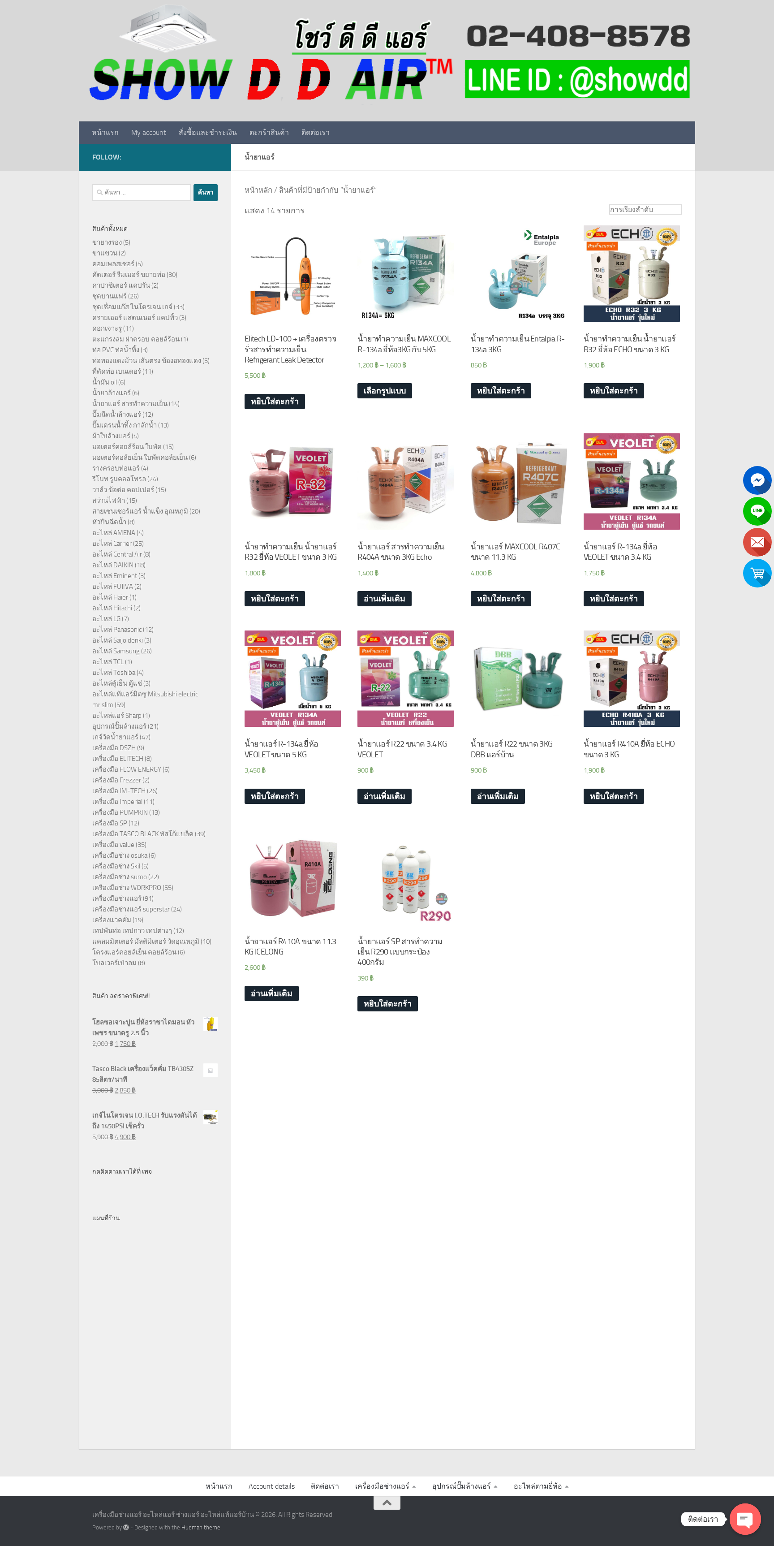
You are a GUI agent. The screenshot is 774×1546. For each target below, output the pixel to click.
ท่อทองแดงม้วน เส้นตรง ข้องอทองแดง (146, 361)
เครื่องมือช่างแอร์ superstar (131, 909)
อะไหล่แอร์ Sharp (117, 716)
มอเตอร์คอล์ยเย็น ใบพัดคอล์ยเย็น (140, 457)
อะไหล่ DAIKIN (112, 565)
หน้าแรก (105, 132)
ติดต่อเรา (315, 132)
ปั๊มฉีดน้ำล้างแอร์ (116, 414)
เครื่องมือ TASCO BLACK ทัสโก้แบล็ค (143, 834)
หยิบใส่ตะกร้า (275, 401)
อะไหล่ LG (106, 619)
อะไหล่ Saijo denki (117, 640)
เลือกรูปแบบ (385, 391)
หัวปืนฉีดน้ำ (109, 522)
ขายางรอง (107, 242)
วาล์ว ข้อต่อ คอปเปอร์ (123, 490)
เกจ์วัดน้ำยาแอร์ (115, 737)
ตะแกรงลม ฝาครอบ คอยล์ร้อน (136, 339)
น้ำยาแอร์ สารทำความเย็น (130, 404)
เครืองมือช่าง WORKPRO (126, 888)
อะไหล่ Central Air (117, 554)
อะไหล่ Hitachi (112, 608)
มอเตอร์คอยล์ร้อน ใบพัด (127, 447)
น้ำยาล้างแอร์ (111, 393)
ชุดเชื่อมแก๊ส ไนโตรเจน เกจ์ (132, 307)
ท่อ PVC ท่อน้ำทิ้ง (115, 350)
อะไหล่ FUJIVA (112, 587)
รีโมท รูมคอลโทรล (119, 479)
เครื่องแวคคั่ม (111, 920)
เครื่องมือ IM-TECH (119, 791)
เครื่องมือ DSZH (114, 748)
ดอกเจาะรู (107, 328)
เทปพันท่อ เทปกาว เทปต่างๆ (132, 931)
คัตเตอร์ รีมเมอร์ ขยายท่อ (128, 275)
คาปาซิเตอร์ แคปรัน (121, 285)
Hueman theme (200, 1527)
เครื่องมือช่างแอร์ (117, 898)
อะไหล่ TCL (108, 662)
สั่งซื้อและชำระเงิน (208, 132)
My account (148, 132)
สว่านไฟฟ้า (108, 501)
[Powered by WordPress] (126, 1527)
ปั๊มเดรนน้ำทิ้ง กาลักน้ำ (124, 425)
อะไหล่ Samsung (116, 651)
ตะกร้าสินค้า (269, 132)
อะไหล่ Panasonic (117, 630)
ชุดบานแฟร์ (109, 296)
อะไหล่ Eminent (114, 576)
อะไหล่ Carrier (112, 544)
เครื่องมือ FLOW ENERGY (126, 769)
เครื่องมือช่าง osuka (119, 855)
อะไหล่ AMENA (113, 533)
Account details (272, 1486)
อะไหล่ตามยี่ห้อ (538, 1486)
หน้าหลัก (258, 190)
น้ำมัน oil (104, 382)
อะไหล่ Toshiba (113, 673)
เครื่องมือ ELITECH (117, 759)
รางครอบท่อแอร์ (116, 468)
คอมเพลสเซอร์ (113, 264)
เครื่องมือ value (113, 845)
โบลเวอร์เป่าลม (114, 963)
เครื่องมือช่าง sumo (119, 877)
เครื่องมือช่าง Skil (116, 866)
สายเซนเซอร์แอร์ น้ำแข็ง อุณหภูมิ (140, 511)
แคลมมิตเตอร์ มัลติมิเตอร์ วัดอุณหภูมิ (145, 941)
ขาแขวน (104, 253)
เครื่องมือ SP (109, 823)
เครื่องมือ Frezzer (116, 780)
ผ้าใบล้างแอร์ (111, 436)
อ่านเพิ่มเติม (384, 599)
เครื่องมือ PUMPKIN (120, 812)
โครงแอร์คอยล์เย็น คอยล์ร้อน (134, 952)
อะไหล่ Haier (110, 597)
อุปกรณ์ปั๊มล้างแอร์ (119, 726)
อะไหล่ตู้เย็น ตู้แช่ (117, 683)
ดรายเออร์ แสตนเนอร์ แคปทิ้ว (135, 318)
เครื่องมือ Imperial (117, 802)
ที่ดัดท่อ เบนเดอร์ (116, 371)
